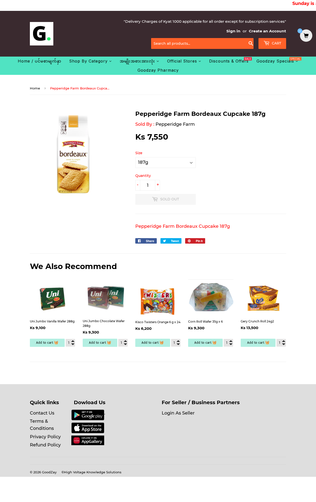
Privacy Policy (45, 436)
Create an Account (267, 31)
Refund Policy (45, 445)
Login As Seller (178, 413)
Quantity (143, 175)
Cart (276, 43)
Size (138, 153)
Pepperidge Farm (175, 124)
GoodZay (49, 472)
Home (35, 88)
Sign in (233, 31)
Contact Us (42, 413)
